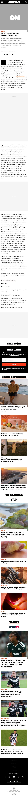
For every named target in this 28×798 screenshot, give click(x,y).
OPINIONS (4, 658)
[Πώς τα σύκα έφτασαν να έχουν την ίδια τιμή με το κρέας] (14, 517)
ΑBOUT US (14, 767)
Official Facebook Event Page (8, 280)
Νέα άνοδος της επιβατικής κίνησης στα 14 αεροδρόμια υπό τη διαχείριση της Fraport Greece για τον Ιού (13, 487)
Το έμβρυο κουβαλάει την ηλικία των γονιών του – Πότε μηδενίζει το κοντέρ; (13, 614)
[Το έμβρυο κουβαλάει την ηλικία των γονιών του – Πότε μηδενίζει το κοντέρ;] (14, 601)
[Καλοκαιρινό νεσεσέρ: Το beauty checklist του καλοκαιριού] (14, 423)
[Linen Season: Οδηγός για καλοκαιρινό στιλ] (14, 393)
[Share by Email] (12, 54)
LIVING (3, 530)
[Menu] (2, 2)
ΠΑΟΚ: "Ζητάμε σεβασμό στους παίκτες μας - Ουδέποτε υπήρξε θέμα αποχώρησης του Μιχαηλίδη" (12, 751)
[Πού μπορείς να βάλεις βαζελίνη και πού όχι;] (14, 549)
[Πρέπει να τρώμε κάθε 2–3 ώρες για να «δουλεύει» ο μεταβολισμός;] (14, 575)
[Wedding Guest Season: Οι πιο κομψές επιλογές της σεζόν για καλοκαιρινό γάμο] (14, 447)
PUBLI (3, 31)
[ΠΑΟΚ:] (14, 738)
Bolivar (19, 66)
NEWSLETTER (14, 781)
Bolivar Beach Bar (20, 76)
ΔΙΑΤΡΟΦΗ (4, 585)
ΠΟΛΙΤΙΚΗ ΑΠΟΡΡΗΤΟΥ (14, 773)
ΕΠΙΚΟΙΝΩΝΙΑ (14, 760)
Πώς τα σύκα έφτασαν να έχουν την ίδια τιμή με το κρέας (12, 535)
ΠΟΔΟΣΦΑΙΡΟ (5, 718)
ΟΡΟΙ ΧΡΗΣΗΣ (14, 770)
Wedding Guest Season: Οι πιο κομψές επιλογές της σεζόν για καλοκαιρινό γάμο (11, 459)
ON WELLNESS (14, 495)
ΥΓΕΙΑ (3, 611)
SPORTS (14, 622)
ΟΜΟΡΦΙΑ (4, 559)
